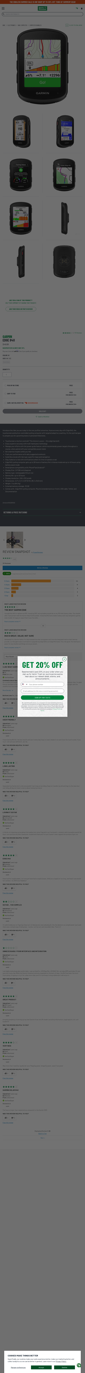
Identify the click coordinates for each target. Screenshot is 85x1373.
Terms (42, 710)
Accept (41, 1367)
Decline (64, 1367)
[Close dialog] (64, 659)
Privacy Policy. (61, 1361)
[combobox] (24, 684)
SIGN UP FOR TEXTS (42, 697)
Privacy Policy (57, 709)
